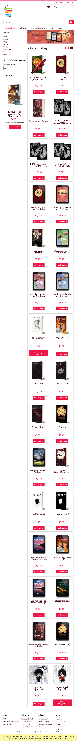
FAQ (4, 719)
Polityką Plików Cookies (55, 736)
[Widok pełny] (71, 48)
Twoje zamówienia (27, 719)
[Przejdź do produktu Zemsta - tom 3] (38, 370)
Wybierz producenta (10, 64)
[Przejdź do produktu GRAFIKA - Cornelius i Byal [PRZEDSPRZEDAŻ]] (62, 151)
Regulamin (7, 724)
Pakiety (5, 47)
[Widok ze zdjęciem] (67, 48)
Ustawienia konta (27, 721)
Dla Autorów (60, 721)
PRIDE (5, 54)
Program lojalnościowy (29, 727)
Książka (5, 36)
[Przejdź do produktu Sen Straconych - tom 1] (62, 64)
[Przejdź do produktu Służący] (62, 414)
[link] (50, 37)
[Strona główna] (8, 10)
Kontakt (59, 719)
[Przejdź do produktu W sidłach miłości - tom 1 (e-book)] (62, 281)
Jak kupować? (43, 719)
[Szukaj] (71, 22)
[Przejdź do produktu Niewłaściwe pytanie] (38, 238)
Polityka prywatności (10, 721)
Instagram (59, 727)
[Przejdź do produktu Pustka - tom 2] (38, 501)
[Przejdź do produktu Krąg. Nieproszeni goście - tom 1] (38, 64)
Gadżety (6, 44)
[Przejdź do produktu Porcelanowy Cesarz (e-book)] (38, 631)
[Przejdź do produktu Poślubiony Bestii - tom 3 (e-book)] (62, 194)
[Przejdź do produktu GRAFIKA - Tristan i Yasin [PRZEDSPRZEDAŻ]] (62, 107)
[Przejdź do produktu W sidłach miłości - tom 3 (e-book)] (62, 238)
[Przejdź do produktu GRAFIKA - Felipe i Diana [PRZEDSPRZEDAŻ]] (38, 151)
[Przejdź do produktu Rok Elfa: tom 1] (38, 325)
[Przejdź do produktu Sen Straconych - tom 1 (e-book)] (38, 194)
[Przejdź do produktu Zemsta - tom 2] (62, 370)
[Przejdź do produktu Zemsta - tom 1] (38, 414)
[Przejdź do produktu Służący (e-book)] (62, 631)
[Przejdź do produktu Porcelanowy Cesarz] (38, 108)
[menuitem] (10, 28)
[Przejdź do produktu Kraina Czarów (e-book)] (62, 544)
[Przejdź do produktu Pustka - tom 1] (62, 501)
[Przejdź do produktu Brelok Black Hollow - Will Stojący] (38, 674)
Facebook (59, 729)
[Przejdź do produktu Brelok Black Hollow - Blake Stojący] (62, 674)
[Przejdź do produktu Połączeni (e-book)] (62, 588)
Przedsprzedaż (8, 52)
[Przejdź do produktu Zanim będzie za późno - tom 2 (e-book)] (38, 544)
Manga (5, 42)
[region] (50, 37)
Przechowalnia (26, 724)
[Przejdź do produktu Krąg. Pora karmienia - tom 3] (62, 457)
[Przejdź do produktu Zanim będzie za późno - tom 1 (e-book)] (38, 588)
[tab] (48, 42)
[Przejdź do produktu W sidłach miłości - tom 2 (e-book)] (38, 281)
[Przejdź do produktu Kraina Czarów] (62, 325)
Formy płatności (43, 721)
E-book (5, 39)
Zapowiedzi (7, 49)
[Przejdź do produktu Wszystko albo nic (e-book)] (38, 457)
